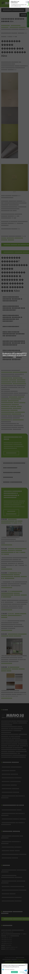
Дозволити (14, 972)
